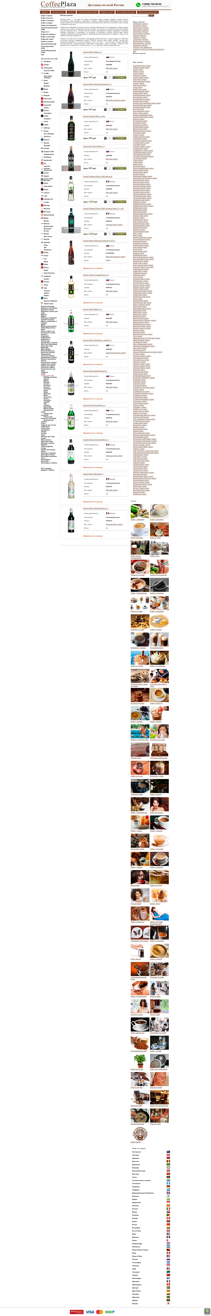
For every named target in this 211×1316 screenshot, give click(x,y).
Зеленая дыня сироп (141, 190)
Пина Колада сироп (141, 360)
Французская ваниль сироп (144, 435)
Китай (134, 1224)
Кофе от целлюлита (139, 996)
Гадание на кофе (138, 575)
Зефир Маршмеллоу (48, 328)
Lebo (45, 196)
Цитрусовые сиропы (141, 34)
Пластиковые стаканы (49, 362)
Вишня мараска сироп (142, 131)
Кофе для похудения (158, 575)
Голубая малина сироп (142, 141)
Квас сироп (137, 233)
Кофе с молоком (156, 520)
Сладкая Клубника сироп (143, 393)
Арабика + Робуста (47, 470)
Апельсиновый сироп (141, 81)
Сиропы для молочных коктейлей (48, 417)
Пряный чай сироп (140, 372)
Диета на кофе (137, 1087)
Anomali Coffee (49, 70)
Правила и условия (107, 12)
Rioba (46, 264)
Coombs (46, 384)
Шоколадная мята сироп (116, 353)
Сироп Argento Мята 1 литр (94, 116)
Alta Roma (47, 61)
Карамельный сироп (141, 224)
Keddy (46, 392)
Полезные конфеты (48, 367)
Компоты (44, 334)
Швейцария (136, 1284)
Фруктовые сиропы (141, 30)
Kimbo (46, 189)
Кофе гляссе (155, 904)
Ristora (46, 267)
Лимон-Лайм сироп (141, 289)
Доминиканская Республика (143, 1193)
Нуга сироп (137, 336)
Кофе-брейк (135, 1142)
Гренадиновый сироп (141, 154)
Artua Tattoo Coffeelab (48, 77)
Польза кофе (136, 904)
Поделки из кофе (157, 977)
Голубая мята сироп (141, 143)
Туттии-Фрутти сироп (141, 421)
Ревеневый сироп (140, 374)
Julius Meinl (48, 186)
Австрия (135, 1155)
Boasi (46, 80)
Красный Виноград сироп (143, 259)
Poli (45, 259)
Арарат (46, 295)
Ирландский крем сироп (143, 214)
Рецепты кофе (137, 611)
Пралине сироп (139, 362)
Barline (46, 380)
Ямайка (135, 1300)
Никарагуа (136, 1247)
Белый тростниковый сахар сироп (147, 103)
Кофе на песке (137, 776)
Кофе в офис (155, 996)
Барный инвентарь (48, 306)
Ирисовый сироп (140, 212)
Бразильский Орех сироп (143, 117)
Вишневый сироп (140, 129)
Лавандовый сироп (141, 269)
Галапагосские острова (141, 1180)
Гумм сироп (138, 162)
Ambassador (48, 68)
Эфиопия (135, 1297)
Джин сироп (138, 164)
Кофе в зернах (46, 15)
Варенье (44, 314)
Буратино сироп (139, 123)
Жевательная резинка (48, 326)
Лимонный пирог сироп (142, 293)
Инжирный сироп (140, 210)
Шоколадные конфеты (49, 463)
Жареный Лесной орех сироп (145, 178)
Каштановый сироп (141, 231)
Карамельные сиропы (142, 43)
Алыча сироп (138, 74)
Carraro (46, 110)
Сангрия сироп (139, 384)
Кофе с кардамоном (139, 813)
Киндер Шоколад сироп (142, 237)
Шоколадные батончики (45, 460)
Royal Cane (47, 397)
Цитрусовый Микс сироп (143, 447)
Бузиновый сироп (140, 121)
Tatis (45, 403)
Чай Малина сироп (140, 455)
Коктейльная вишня (48, 333)
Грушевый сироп (140, 158)
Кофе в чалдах (47, 23)
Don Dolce (47, 385)
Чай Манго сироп (140, 457)
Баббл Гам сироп (140, 89)
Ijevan (46, 390)
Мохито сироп (138, 330)
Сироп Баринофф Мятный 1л (95, 371)
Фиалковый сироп (140, 429)
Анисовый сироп (140, 79)
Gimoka (46, 148)
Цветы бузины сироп (141, 445)
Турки (43, 435)
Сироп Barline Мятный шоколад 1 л (97, 84)
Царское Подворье (50, 301)
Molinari (46, 223)
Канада (135, 1218)
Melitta (46, 218)
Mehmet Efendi (49, 215)
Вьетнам (135, 1174)
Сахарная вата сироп (142, 66)
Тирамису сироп (139, 407)
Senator (46, 279)
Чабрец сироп (139, 449)
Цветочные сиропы (141, 28)
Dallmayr (47, 128)
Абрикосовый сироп (141, 68)
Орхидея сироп (139, 350)
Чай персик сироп (140, 459)
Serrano (46, 282)
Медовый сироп (139, 316)
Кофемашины (46, 337)
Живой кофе (136, 758)
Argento (46, 379)
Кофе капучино (137, 538)
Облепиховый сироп (141, 340)
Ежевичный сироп (140, 172)
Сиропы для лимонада (142, 47)
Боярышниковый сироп (142, 115)
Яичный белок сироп (141, 490)
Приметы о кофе (137, 630)
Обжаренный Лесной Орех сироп (146, 338)
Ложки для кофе (47, 346)
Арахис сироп (138, 83)
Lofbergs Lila (48, 199)
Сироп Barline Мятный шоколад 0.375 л (99, 241)
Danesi (46, 131)
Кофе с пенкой (156, 959)
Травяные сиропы (140, 24)
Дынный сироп (139, 166)
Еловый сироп (139, 174)
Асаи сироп (137, 87)
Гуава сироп (138, 160)
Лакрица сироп (139, 275)
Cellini (46, 116)
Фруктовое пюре (47, 441)
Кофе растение (137, 1069)
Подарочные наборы (48, 364)
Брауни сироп (138, 119)
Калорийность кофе (158, 1033)
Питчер (43, 361)
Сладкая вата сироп (141, 391)
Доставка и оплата (58, 12)
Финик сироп (138, 431)
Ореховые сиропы (140, 32)
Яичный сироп (139, 492)
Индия (134, 1199)
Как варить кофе (137, 849)
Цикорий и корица (47, 443)
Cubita (46, 125)
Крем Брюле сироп (140, 261)
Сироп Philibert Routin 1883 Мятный (97, 177)
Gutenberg (47, 157)
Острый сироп (139, 354)
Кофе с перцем (156, 831)
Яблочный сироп (140, 486)
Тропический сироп (141, 417)
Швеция (135, 1288)
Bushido (47, 95)
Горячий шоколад (47, 319)
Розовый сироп (139, 380)
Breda (46, 89)
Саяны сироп (138, 389)
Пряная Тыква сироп (141, 366)
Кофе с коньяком (157, 611)
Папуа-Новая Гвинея (140, 1250)
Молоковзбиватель (48, 351)
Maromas (47, 208)
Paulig (46, 252)
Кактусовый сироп (140, 222)
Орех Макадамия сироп (142, 344)
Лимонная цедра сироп (142, 291)
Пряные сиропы (139, 36)
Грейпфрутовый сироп (142, 153)
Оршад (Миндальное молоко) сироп (147, 352)
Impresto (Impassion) (48, 169)
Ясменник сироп (139, 494)
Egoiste (46, 143)
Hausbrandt (48, 160)
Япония (135, 1303)
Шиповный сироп (140, 474)
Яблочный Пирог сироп (142, 484)
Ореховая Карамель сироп (144, 346)
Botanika (47, 382)
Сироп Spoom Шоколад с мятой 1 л (97, 340)
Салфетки (44, 372)
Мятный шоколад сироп (115, 100)
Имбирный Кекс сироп (142, 204)
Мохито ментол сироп (142, 328)
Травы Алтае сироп (141, 411)
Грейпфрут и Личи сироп (143, 151)
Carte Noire (47, 113)
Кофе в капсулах (47, 20)
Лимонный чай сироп (141, 297)
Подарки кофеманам (158, 758)
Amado (46, 65)
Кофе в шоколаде (48, 37)
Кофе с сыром (156, 630)
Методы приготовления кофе (148, 12)
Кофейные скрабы (138, 648)
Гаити (134, 1177)
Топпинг (44, 433)
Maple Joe (47, 394)
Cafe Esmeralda (49, 102)
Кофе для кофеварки (158, 1069)
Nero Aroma (48, 236)
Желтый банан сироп (141, 184)
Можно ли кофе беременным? (156, 923)
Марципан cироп (140, 314)
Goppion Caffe (49, 151)
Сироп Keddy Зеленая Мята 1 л (96, 440)
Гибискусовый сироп (141, 137)
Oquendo (47, 242)
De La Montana (49, 134)
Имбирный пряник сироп (143, 206)
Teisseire (47, 405)
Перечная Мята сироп (142, 356)
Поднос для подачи (48, 365)
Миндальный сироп (141, 322)
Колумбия (136, 1228)
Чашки (43, 451)
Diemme (46, 140)
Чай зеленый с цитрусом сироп (145, 451)
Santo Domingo (49, 273)
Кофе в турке (155, 538)
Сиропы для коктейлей (46, 414)
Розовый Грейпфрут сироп (144, 378)
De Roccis (47, 136)
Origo (46, 245)
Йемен (134, 1212)
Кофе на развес (47, 41)
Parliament (47, 250)
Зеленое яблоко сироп (142, 194)
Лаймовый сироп (140, 273)
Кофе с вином (155, 794)
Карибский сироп (140, 228)
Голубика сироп (139, 145)
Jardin (46, 183)
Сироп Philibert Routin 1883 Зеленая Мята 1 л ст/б (103, 209)
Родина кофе (155, 1124)
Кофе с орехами (156, 849)
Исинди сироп (139, 218)
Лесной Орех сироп (141, 283)
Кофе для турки (47, 39)
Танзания (135, 1272)
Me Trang (47, 212)
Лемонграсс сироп (140, 281)
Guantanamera (49, 154)
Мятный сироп (112, 68)
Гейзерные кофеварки (49, 318)
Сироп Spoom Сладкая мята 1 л (96, 275)
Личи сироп (137, 299)
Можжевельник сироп (142, 324)
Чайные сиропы (139, 38)
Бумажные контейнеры (49, 308)
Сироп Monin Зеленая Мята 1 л (95, 508)
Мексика (135, 1237)
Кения (134, 1221)
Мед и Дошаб (45, 349)
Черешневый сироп (141, 465)
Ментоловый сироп (141, 318)
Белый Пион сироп (140, 101)
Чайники (44, 445)
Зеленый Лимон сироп (142, 198)
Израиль (135, 1196)
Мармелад (44, 347)
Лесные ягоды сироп (141, 285)
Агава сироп (138, 70)
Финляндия (136, 1278)
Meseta (46, 221)
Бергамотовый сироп (141, 107)
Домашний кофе (137, 1124)
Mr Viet (46, 231)
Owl (45, 247)
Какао (43, 329)
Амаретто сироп (139, 75)
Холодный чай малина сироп (145, 441)
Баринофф (47, 407)
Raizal (46, 261)
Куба (134, 1234)
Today (46, 285)
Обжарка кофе (137, 794)
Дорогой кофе (136, 1106)
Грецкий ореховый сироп (143, 156)
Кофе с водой (155, 1051)
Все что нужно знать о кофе (126, 12)
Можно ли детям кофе (140, 740)
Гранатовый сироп (140, 149)
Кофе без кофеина (48, 34)
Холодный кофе (156, 648)
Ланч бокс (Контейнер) (49, 344)
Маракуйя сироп (139, 310)
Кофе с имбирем (137, 520)
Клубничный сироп (140, 243)
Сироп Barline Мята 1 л (92, 52)
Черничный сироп (140, 467)
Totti (45, 288)
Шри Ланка (136, 1291)
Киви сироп (137, 235)
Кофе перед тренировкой (136, 557)
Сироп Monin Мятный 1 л (93, 474)
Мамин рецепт (49, 408)
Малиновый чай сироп (142, 303)
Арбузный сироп (139, 85)
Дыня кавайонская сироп (143, 168)
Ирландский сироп (140, 216)
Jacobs (46, 173)
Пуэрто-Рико (137, 1256)
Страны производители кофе (87, 12)
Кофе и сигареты (157, 593)
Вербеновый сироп (141, 127)
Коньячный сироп (140, 251)
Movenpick (47, 229)
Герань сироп (138, 135)
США (134, 1269)
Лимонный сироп (140, 295)
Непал (134, 1240)
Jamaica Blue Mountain (48, 179)
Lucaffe (46, 202)
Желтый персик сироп (142, 186)
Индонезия (136, 1202)
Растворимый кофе (139, 1051)
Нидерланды (137, 1243)
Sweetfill (46, 402)
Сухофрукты (45, 430)
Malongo (47, 205)
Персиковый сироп (141, 358)
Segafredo (47, 276)
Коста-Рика (136, 1231)
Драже (43, 324)
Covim (46, 121)
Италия (135, 1209)
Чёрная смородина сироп (143, 472)
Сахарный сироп (140, 386)
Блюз (46, 298)
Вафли (43, 316)
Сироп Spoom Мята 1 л (92, 309)
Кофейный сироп (140, 255)
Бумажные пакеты (47, 310)
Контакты (71, 12)
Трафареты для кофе (139, 941)
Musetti (46, 234)
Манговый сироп (140, 307)
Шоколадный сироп (141, 480)
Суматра (135, 1266)
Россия (135, 1259)
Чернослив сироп (140, 468)
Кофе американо (138, 1033)
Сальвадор (136, 1262)
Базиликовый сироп (141, 91)
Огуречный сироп (140, 342)
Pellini (46, 256)
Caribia (46, 108)
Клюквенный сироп (141, 245)
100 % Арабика (46, 468)
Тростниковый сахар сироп (144, 419)
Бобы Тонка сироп (140, 113)
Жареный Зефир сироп (142, 176)
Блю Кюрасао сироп (141, 111)
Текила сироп (138, 405)
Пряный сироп (139, 370)
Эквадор (135, 1294)
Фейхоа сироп (139, 427)
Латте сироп (138, 277)
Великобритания (138, 1171)
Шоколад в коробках (48, 453)
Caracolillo (47, 105)
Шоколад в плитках (48, 454)
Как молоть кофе (137, 703)
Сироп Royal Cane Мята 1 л (94, 405)
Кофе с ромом (136, 867)
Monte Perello (48, 226)
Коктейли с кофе (157, 776)
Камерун (135, 1215)
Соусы (43, 423)
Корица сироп (138, 253)
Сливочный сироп (140, 397)
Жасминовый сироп (141, 180)
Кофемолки (45, 339)
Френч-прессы (46, 440)
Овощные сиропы (140, 45)
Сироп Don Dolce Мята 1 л (94, 146)
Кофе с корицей (156, 867)
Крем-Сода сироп (140, 263)
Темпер (43, 431)
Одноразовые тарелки (49, 357)
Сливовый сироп (140, 395)
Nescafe (46, 239)
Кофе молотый (47, 18)
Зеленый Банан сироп (142, 196)
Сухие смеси (45, 428)
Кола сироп (137, 249)
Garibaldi (47, 145)
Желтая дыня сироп (141, 182)
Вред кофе (135, 885)
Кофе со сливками (157, 666)
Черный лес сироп (140, 470)
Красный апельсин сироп (143, 257)
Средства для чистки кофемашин (48, 425)
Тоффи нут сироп (140, 409)
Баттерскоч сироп (140, 97)
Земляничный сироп (141, 200)
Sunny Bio (47, 400)
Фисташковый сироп (141, 433)
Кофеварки (45, 336)
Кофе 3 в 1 (45, 32)
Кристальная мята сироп (143, 265)
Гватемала (136, 1183)
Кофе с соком (136, 831)
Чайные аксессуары (48, 450)
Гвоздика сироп (139, 133)
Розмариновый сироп (142, 376)
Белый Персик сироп (141, 99)
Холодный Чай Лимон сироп (144, 439)
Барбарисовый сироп (142, 95)
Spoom (46, 398)
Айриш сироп (138, 72)
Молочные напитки (48, 352)
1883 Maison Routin (50, 377)
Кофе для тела (156, 885)
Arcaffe (46, 73)
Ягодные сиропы (140, 26)
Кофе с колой (155, 722)
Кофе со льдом (137, 666)
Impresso (47, 166)
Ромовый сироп (139, 382)
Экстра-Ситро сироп (141, 482)
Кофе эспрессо (156, 703)
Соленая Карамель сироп (143, 399)
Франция (135, 1281)
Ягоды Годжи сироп (141, 488)
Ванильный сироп (140, 125)
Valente (46, 293)
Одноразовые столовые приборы (48, 355)
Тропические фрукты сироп (144, 415)
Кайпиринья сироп (140, 220)
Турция (135, 1275)
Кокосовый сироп (140, 247)
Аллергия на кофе (157, 740)
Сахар (43, 374)
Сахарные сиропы (140, 39)
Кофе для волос (156, 813)
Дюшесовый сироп (140, 170)
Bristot (46, 92)
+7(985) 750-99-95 (151, 4)
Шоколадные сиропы (141, 41)
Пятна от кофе (137, 1015)
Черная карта (48, 303)
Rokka (46, 270)
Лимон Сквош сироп (141, 287)
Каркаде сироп (139, 230)
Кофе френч (136, 959)
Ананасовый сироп (141, 77)
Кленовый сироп (140, 241)
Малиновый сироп (140, 301)
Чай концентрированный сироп (146, 453)
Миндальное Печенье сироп (144, 320)
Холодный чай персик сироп (144, 443)
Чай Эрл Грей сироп (141, 461)
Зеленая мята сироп (114, 225)
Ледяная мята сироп (141, 279)
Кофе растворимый (48, 25)
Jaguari (46, 176)
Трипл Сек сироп (140, 413)
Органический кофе (48, 44)
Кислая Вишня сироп (141, 239)
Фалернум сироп (140, 425)
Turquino (47, 291)
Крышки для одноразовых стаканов (49, 341)
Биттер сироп (138, 109)
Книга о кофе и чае (48, 331)
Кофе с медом (136, 722)
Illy (45, 163)
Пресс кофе (155, 1015)
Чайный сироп (139, 463)
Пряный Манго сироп (141, 368)
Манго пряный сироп (141, 305)
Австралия (136, 1152)
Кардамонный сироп (141, 226)
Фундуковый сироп (140, 437)
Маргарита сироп (140, 312)
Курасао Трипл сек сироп (143, 267)
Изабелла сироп (139, 202)
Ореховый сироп (140, 348)
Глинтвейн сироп (140, 139)
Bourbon (47, 86)
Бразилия (136, 1164)
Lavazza (46, 193)
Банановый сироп (140, 93)
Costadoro (47, 119)
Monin (46, 395)
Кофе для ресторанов (159, 1106)
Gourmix (47, 387)
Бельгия (135, 1161)
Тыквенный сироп (140, 423)
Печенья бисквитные (48, 359)
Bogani (46, 83)
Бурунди (135, 1168)
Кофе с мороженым (139, 593)
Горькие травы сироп (141, 147)
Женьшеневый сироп (142, 188)
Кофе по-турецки (157, 941)
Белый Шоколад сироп (142, 105)
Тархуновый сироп (140, 403)
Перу (134, 1253)
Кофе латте (154, 556)
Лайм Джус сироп (140, 271)
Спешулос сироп (140, 401)
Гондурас (135, 1190)
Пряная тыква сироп (141, 364)
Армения (135, 1158)
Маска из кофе (156, 1087)
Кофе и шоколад (137, 922)
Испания (135, 1205)
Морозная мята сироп (142, 326)
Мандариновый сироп (142, 309)
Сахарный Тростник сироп (144, 388)
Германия (136, 1187)
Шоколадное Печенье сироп (144, 478)
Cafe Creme (48, 99)
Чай (42, 55)
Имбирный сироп (140, 208)
